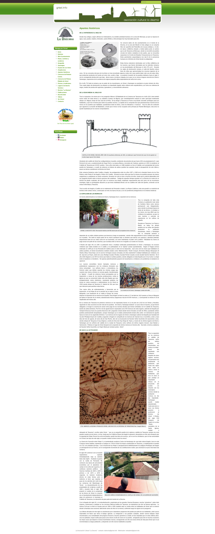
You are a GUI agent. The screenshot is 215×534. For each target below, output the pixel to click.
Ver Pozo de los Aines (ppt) (65, 123)
